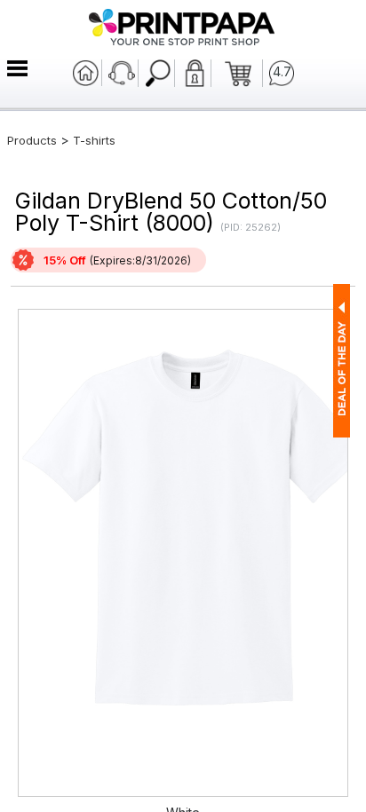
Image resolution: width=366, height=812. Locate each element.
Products (32, 140)
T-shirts (94, 140)
